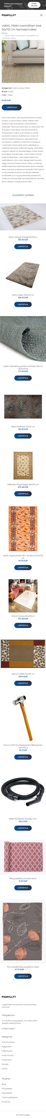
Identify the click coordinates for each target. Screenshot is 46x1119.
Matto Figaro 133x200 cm (23, 295)
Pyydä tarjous (34, 5)
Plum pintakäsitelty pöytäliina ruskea (23, 967)
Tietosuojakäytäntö (10, 1097)
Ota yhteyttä (7, 1088)
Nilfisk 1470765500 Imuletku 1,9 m (23, 819)
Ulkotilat (5, 1064)
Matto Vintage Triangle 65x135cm (23, 237)
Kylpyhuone (6, 1046)
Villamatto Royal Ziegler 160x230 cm (23, 484)
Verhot (4, 1068)
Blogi (4, 1084)
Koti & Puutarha (8, 1042)
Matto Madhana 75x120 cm (23, 426)
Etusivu (4, 33)
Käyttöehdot (7, 1093)
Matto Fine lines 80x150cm (23, 616)
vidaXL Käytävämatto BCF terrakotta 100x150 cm (23, 556)
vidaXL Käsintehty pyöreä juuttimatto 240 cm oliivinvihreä (23, 367)
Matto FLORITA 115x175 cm (23, 674)
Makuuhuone (7, 1051)
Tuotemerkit (7, 1060)
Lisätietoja (12, 107)
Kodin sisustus (18, 88)
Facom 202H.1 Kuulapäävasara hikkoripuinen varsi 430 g (23, 746)
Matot (27, 88)
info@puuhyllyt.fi (8, 1028)
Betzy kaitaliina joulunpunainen (23, 878)
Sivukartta (6, 1102)
